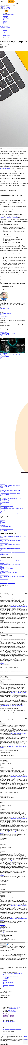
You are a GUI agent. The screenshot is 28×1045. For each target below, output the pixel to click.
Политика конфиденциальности (11, 974)
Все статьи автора (4, 308)
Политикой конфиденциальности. (19, 606)
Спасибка (2, 925)
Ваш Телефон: (3, 592)
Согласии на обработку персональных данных (11, 619)
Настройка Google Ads (8, 14)
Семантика (2, 527)
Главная (5, 30)
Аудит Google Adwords (8, 1034)
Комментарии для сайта (7, 583)
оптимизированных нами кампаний (9, 217)
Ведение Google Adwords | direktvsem (12, 1029)
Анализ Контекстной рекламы (10, 1032)
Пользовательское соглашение (10, 976)
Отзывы (5, 980)
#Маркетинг (3, 314)
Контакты (5, 978)
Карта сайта (6, 977)
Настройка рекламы (8, 982)
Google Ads (2, 520)
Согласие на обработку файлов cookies (12, 973)
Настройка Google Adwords (9, 1021)
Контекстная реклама (5, 523)
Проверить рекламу (5, 27)
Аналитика (2, 522)
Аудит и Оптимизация (8, 1017)
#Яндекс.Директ (4, 316)
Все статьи (5, 986)
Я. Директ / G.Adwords (8, 1015)
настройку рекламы (5, 168)
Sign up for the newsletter (14, 944)
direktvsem (7, 277)
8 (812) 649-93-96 (6, 7)
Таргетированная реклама (6, 529)
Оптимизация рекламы (8, 985)
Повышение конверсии (5, 526)
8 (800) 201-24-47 (4, 6)
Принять (25, 1036)
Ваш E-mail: (3, 717)
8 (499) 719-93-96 (6, 8)
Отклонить (25, 1039)
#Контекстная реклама (5, 313)
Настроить (25, 1037)
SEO (1, 521)
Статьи (4, 32)
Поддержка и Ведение (8, 983)
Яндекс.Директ (6, 35)
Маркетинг (2, 525)
